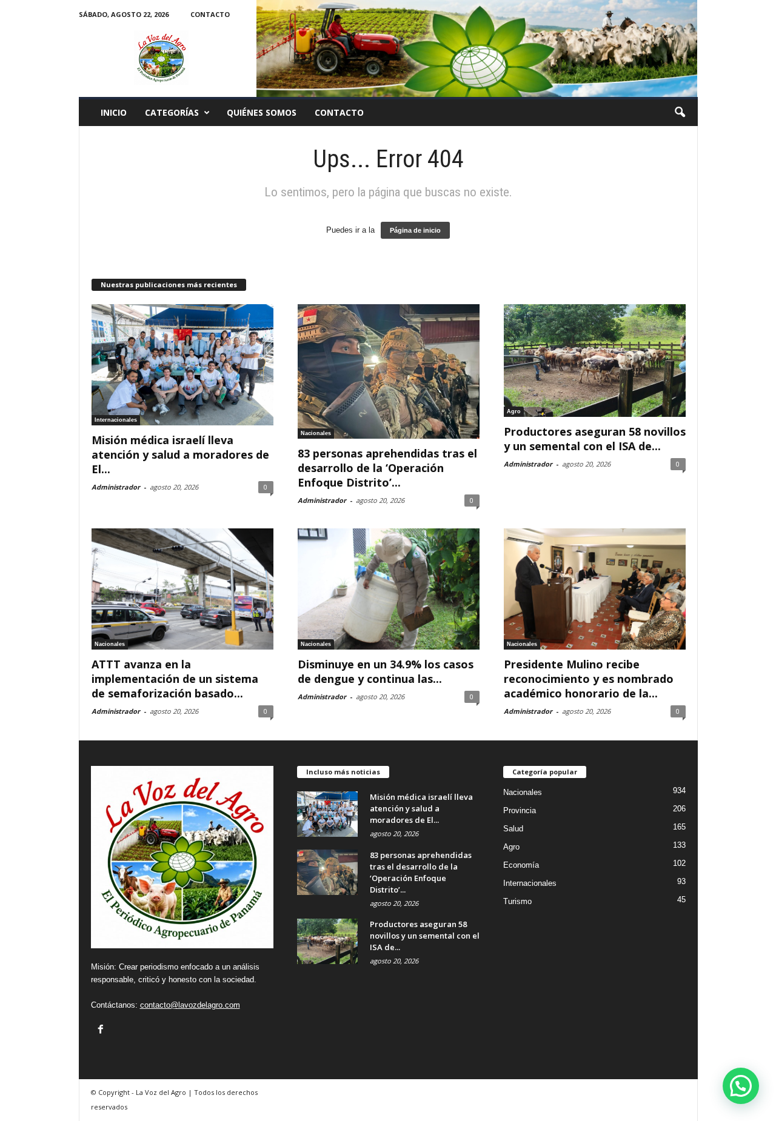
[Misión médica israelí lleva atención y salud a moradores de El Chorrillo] (182, 364)
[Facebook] (100, 1029)
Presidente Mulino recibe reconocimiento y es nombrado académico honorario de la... (589, 678)
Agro (514, 411)
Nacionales (316, 433)
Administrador (116, 486)
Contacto (210, 14)
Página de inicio (415, 230)
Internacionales (116, 420)
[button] (679, 112)
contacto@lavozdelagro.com (190, 1005)
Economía (521, 865)
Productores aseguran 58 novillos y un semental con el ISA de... (595, 438)
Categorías (172, 112)
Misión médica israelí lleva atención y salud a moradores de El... (180, 454)
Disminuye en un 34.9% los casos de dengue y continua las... (385, 671)
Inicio (114, 112)
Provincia (519, 810)
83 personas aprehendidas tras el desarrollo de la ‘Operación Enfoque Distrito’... (387, 468)
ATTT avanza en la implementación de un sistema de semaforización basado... (175, 678)
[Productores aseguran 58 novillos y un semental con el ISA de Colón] (595, 360)
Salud (513, 828)
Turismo (517, 901)
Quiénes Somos (261, 112)
